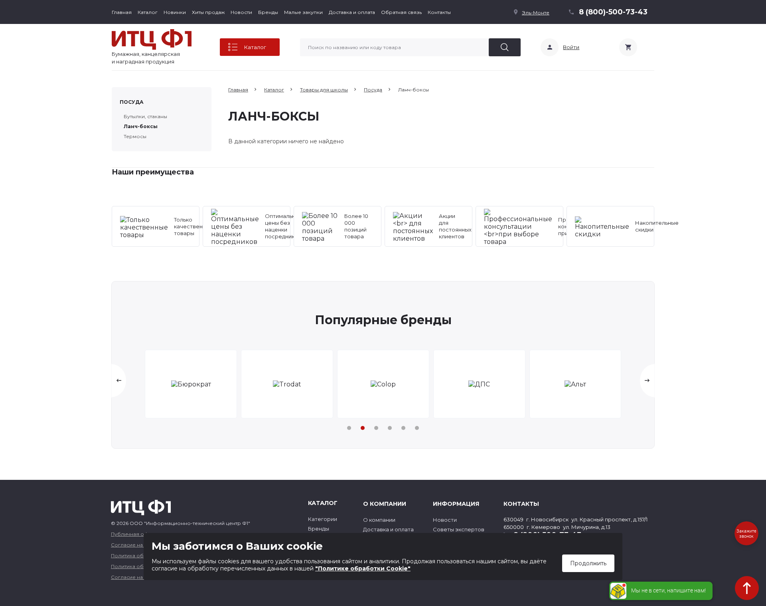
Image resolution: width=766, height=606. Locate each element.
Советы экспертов (458, 529)
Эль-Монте (535, 13)
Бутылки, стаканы (145, 116)
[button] (349, 428)
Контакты (439, 12)
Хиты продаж (208, 12)
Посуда (132, 102)
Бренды (268, 12)
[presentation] (118, 381)
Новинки (175, 12)
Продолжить (588, 563)
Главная (122, 12)
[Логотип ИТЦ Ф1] (152, 39)
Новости (241, 12)
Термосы (135, 136)
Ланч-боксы (141, 126)
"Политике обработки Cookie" (363, 568)
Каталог (148, 12)
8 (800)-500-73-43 (613, 12)
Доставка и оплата (352, 12)
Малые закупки (303, 12)
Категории (322, 519)
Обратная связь (401, 12)
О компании (379, 520)
